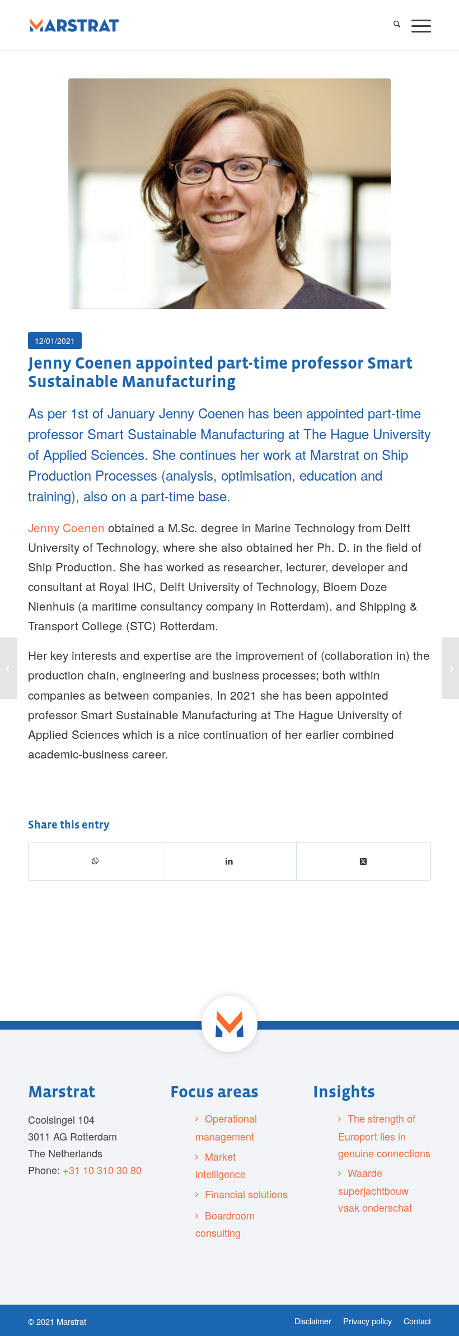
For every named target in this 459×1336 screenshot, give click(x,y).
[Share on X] (363, 860)
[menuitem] (391, 25)
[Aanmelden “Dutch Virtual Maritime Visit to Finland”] (450, 668)
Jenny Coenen (66, 527)
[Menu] (415, 25)
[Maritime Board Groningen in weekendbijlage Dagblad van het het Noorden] (8, 668)
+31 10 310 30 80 (102, 1169)
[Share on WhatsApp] (95, 861)
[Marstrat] (74, 25)
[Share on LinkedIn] (229, 860)
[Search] (391, 25)
